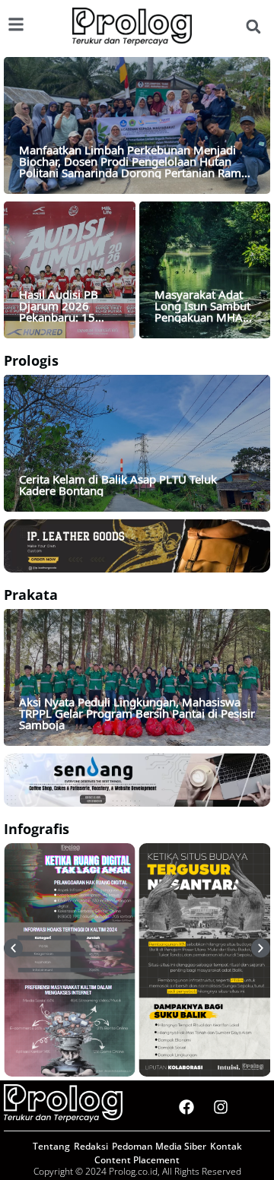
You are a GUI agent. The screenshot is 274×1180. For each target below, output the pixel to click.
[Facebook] (186, 1107)
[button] (253, 27)
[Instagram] (221, 1107)
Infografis (36, 829)
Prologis (31, 360)
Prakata (31, 594)
